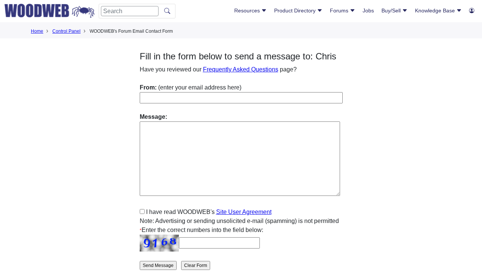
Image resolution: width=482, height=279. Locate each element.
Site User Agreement (244, 212)
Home (37, 31)
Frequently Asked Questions (240, 69)
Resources (247, 11)
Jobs (368, 11)
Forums (340, 11)
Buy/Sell (391, 11)
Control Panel (66, 31)
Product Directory (295, 11)
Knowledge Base (435, 11)
